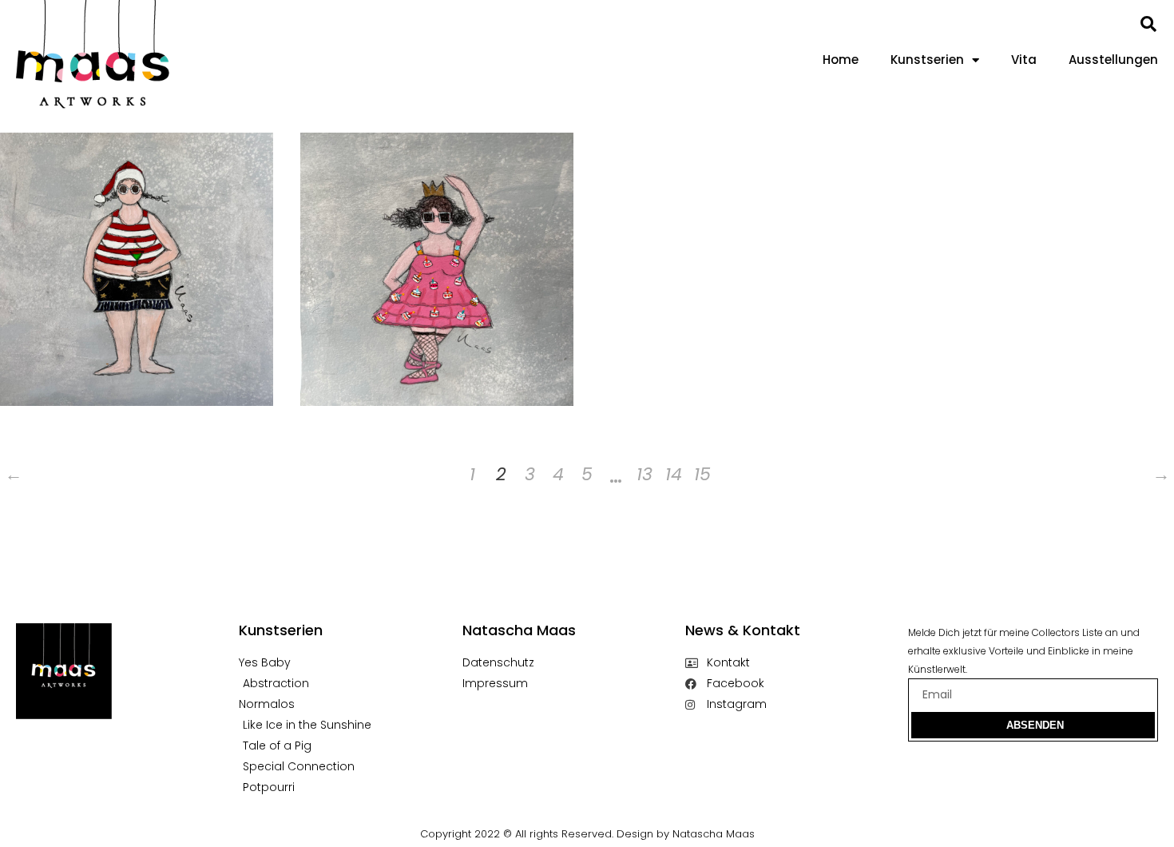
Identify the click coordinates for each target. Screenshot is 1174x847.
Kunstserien (927, 59)
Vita (1024, 59)
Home (841, 59)
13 (644, 474)
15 (702, 474)
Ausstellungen (1113, 59)
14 (673, 474)
